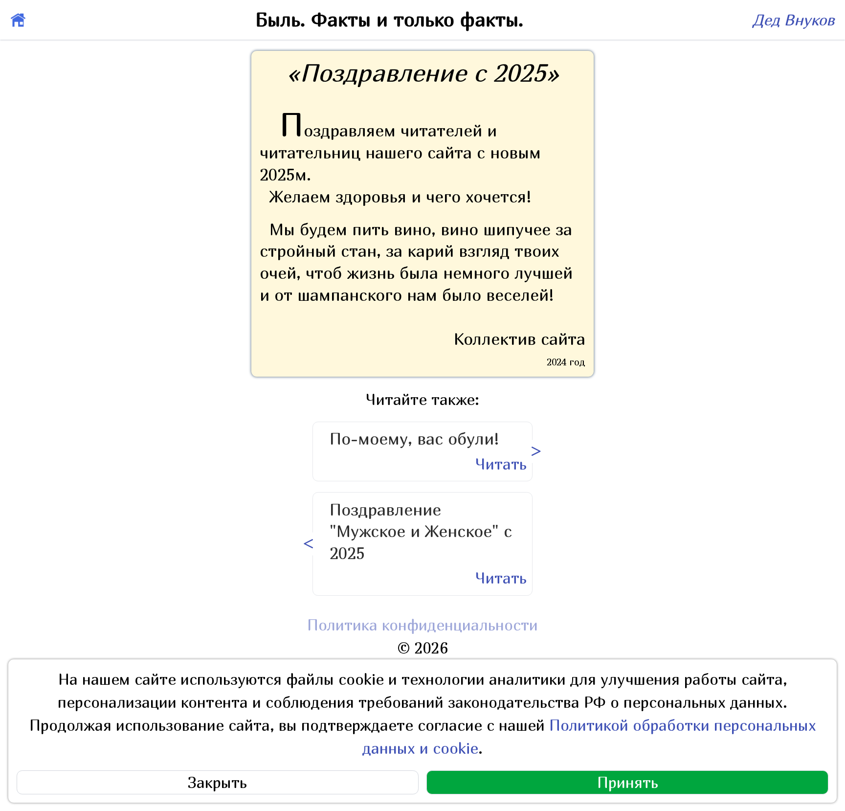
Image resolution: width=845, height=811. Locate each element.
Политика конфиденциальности (422, 625)
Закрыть (217, 782)
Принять (627, 782)
